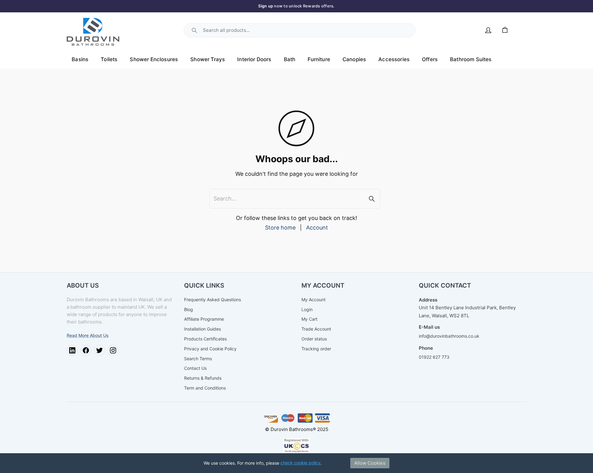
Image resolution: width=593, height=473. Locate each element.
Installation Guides (202, 329)
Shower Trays (207, 59)
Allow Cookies (369, 463)
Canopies (354, 59)
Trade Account (316, 329)
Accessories (394, 59)
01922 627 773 (434, 357)
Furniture (319, 59)
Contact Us (195, 368)
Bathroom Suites (471, 59)
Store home (280, 227)
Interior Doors (254, 59)
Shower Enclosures (154, 59)
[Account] (488, 30)
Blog (188, 309)
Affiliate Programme (204, 319)
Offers (430, 59)
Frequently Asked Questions (212, 299)
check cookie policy (300, 462)
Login (307, 309)
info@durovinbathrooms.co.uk (449, 336)
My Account (313, 299)
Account (317, 227)
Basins (80, 59)
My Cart (309, 319)
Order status (314, 338)
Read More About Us (87, 335)
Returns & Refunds (202, 378)
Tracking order (316, 348)
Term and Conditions (205, 388)
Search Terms (198, 358)
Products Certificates (205, 338)
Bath (290, 59)
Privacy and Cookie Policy (210, 348)
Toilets (109, 59)
